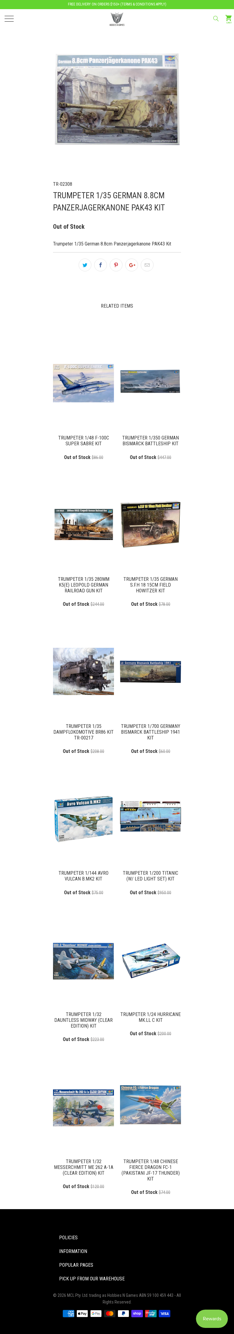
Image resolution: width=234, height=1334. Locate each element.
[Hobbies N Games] (117, 18)
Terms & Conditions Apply (143, 4)
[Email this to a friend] (147, 265)
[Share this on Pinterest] (116, 265)
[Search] (215, 19)
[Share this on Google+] (131, 265)
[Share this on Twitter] (85, 265)
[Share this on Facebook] (100, 265)
